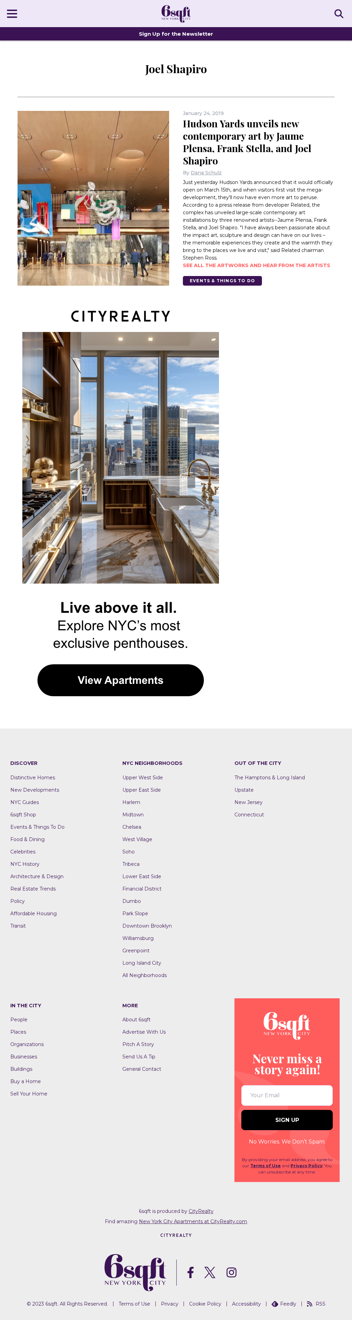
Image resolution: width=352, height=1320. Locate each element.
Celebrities (22, 852)
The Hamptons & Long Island (269, 777)
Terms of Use (265, 1165)
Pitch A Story (138, 1044)
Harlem (131, 802)
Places (18, 1032)
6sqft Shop (23, 815)
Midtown (133, 815)
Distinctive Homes (32, 777)
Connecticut (249, 815)
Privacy (169, 1304)
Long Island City (141, 963)
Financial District (142, 889)
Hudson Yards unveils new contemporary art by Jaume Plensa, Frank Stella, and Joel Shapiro (247, 142)
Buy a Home (25, 1081)
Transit (18, 926)
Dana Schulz (206, 173)
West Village (137, 839)
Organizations (27, 1044)
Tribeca (131, 864)
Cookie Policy (205, 1304)
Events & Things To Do (222, 280)
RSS (321, 1304)
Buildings (21, 1069)
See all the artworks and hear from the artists (256, 265)
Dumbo (131, 901)
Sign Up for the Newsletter (176, 34)
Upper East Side (141, 790)
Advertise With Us (144, 1032)
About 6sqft (136, 1020)
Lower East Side (141, 876)
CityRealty (201, 1211)
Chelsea (131, 827)
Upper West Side (142, 777)
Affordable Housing (33, 913)
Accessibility (246, 1304)
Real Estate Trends (33, 889)
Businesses (23, 1057)
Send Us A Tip (138, 1057)
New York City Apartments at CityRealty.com (193, 1221)
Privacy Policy (306, 1165)
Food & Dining (27, 839)
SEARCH (340, 13)
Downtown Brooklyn (147, 926)
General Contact (141, 1069)
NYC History (25, 864)
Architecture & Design (37, 876)
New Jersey (248, 802)
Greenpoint (136, 951)
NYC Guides (24, 802)
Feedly (288, 1304)
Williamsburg (138, 938)
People (19, 1020)
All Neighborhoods (144, 975)
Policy (17, 901)
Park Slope (135, 913)
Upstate (244, 790)
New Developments (34, 790)
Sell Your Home (28, 1094)
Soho (128, 852)
